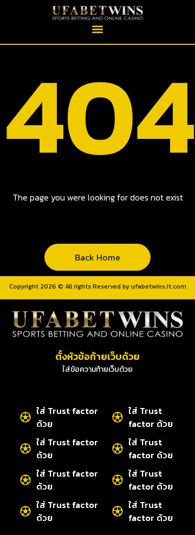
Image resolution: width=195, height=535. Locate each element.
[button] (98, 29)
